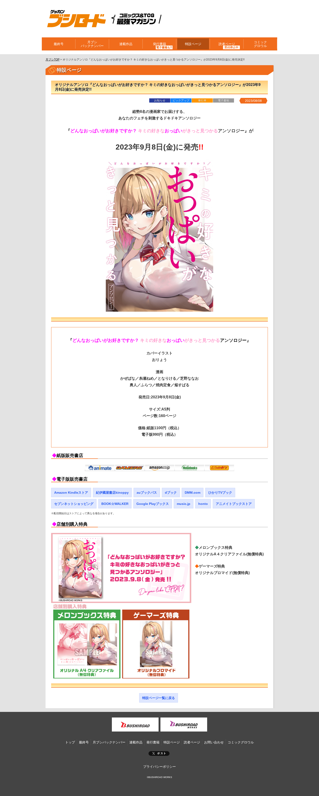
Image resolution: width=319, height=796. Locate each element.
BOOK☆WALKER (114, 504)
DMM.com (192, 492)
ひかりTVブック (220, 492)
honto (203, 504)
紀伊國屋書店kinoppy (112, 492)
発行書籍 (159, 44)
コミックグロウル (260, 44)
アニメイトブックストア (234, 504)
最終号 (59, 44)
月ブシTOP (53, 59)
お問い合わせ (214, 742)
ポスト (159, 753)
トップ (70, 742)
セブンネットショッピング (73, 504)
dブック (171, 492)
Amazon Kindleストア (71, 492)
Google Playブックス (152, 504)
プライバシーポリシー (159, 766)
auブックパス (147, 492)
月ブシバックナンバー (92, 44)
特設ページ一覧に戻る (158, 698)
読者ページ (192, 742)
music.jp (183, 504)
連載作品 (125, 44)
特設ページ (193, 44)
